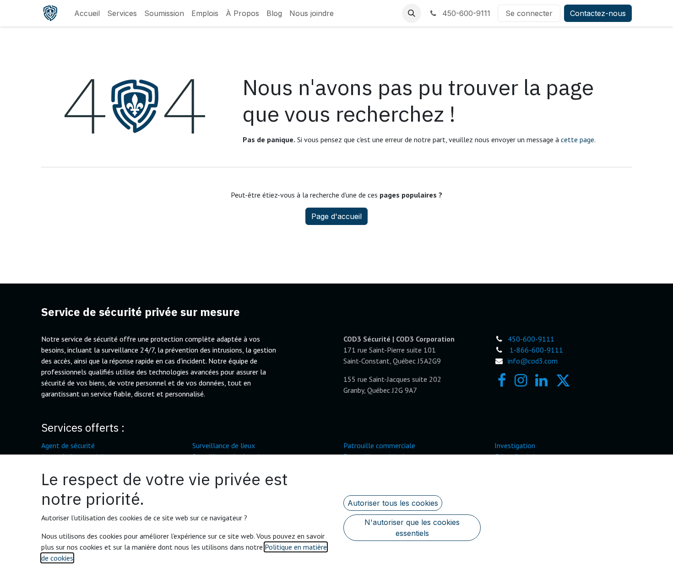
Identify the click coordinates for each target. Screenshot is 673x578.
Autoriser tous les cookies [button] (392, 503)
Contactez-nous (598, 13)
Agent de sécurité (68, 445)
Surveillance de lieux (223, 445)
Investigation (514, 445)
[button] (411, 13)
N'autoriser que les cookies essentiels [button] (412, 528)
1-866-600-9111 (536, 349)
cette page (577, 139)
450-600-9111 (465, 13)
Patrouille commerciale (379, 445)
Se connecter (529, 13)
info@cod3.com (533, 360)
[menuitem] (87, 13)
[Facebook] (502, 380)
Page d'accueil (336, 216)
